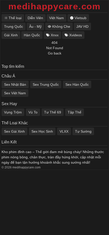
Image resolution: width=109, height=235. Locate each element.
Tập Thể (74, 112)
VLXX (64, 131)
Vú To (33, 112)
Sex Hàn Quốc (77, 84)
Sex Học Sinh (42, 131)
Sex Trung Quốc (46, 84)
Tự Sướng (83, 131)
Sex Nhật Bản (15, 84)
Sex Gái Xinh (14, 131)
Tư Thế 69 (52, 112)
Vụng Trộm (13, 112)
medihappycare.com (54, 6)
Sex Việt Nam (15, 93)
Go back (54, 53)
